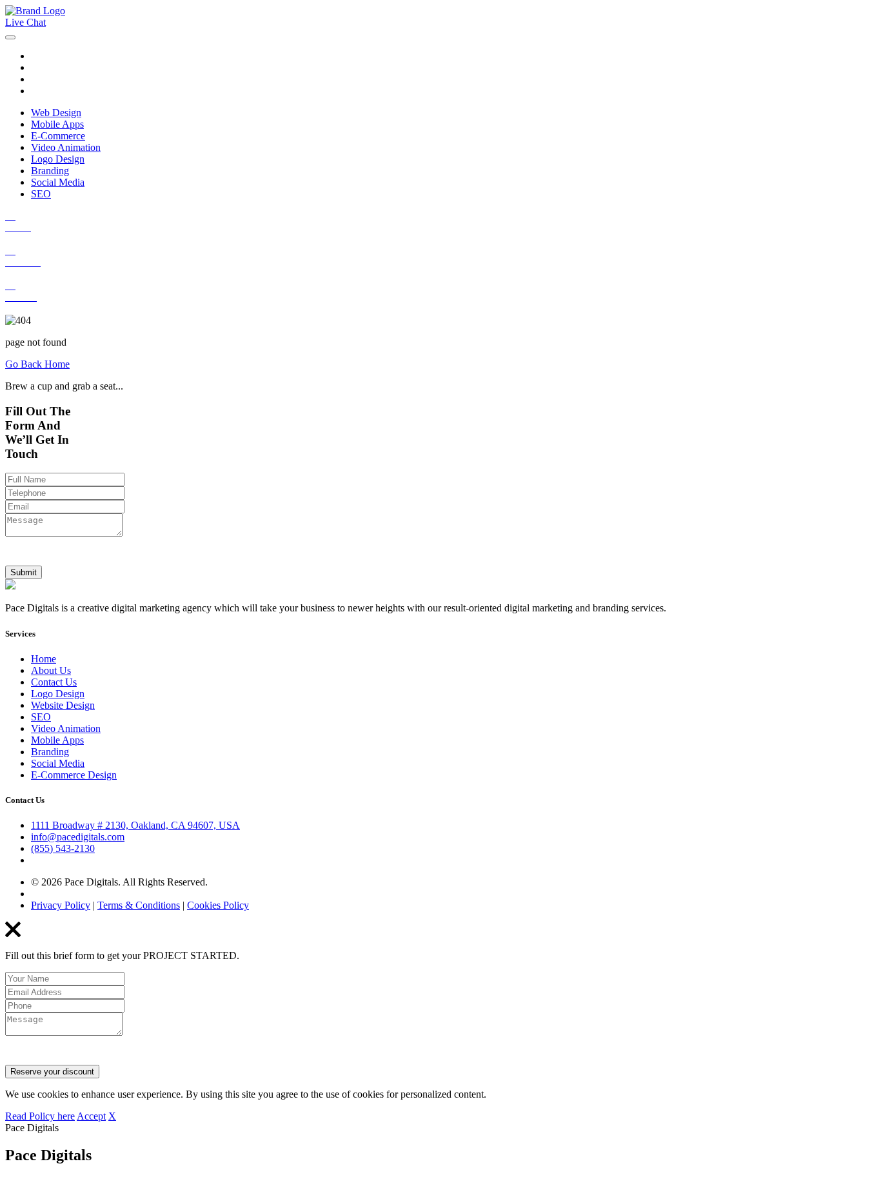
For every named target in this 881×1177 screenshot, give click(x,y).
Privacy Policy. (200, 555)
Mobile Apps (57, 124)
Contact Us (54, 682)
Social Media (57, 182)
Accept (91, 1116)
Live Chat (25, 22)
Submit (23, 572)
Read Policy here (40, 1116)
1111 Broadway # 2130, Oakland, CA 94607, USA (135, 825)
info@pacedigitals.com (77, 836)
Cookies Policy (218, 905)
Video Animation (66, 147)
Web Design (56, 112)
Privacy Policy (60, 905)
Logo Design (57, 158)
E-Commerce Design (74, 774)
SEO (41, 193)
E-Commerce (58, 135)
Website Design (63, 705)
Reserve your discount (52, 1071)
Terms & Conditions (138, 905)
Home (43, 658)
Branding (50, 170)
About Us (51, 670)
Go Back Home (37, 364)
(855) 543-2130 (63, 848)
